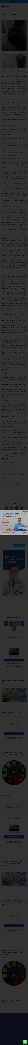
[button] (27, 511)
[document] (14, 522)
